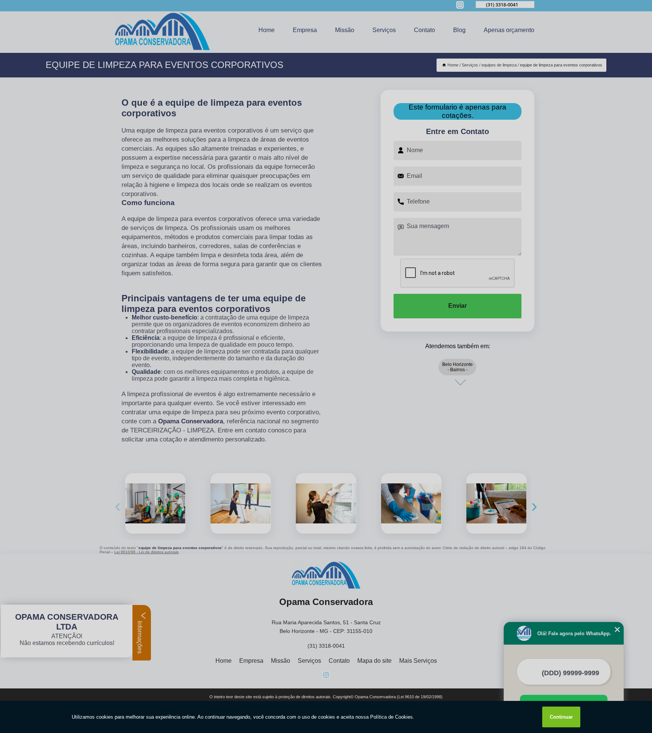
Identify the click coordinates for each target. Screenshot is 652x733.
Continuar (561, 717)
